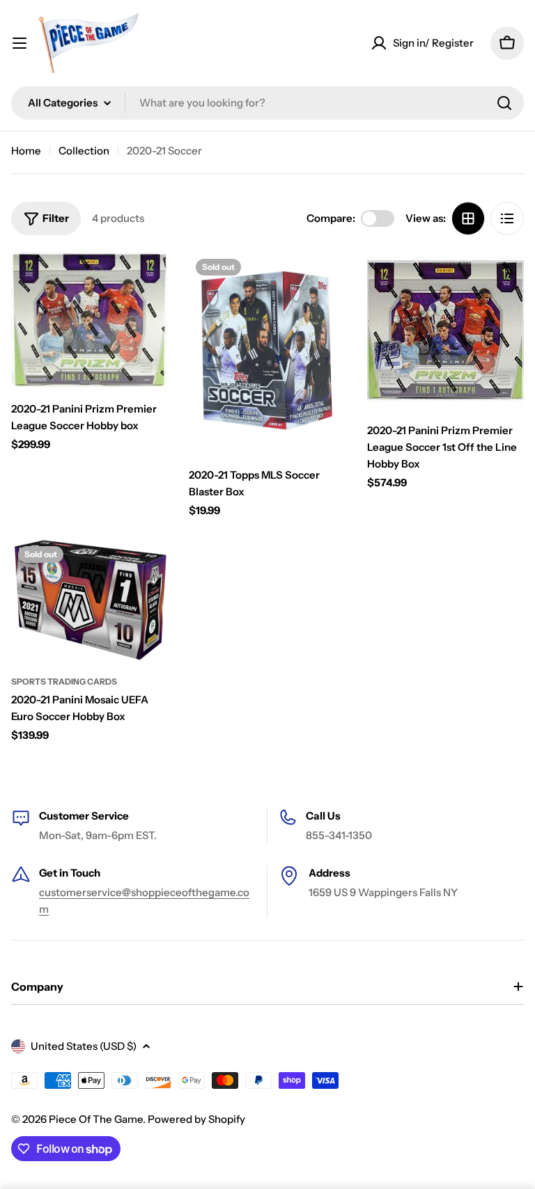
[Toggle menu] (19, 43)
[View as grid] (468, 218)
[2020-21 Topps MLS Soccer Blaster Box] (267, 352)
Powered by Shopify (196, 1119)
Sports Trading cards (64, 681)
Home (26, 150)
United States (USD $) (84, 1046)
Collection (84, 150)
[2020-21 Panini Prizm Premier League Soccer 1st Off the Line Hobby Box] (445, 330)
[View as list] (507, 218)
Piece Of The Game (96, 1119)
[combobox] (267, 103)
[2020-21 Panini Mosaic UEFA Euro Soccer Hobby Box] (89, 600)
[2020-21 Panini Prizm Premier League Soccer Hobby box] (89, 319)
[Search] (504, 103)
